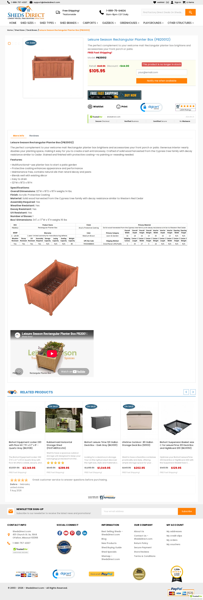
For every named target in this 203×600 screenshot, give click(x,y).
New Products (109, 543)
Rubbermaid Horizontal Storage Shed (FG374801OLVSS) (59, 445)
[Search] (190, 12)
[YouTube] (66, 533)
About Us (139, 531)
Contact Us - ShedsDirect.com (143, 537)
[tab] (18, 135)
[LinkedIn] (84, 533)
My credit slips (174, 535)
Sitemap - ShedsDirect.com (111, 558)
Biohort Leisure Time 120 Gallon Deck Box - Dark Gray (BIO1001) (101, 444)
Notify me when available (161, 80)
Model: (92, 57)
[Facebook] (59, 533)
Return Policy (141, 543)
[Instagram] (78, 533)
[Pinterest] (72, 533)
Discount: (112, 66)
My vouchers (173, 544)
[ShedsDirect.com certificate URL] (101, 497)
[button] (151, 107)
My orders (172, 540)
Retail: (93, 66)
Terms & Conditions (144, 556)
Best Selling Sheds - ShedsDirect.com (112, 533)
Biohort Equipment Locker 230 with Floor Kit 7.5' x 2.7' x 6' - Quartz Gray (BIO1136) (25, 445)
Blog (104, 538)
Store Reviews (141, 551)
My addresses (174, 531)
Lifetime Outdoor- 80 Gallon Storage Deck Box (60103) (137, 444)
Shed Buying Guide (112, 547)
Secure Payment (143, 547)
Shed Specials (109, 551)
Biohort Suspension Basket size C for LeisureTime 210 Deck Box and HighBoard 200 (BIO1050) (177, 445)
